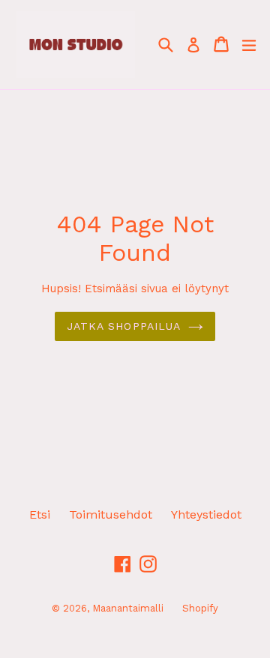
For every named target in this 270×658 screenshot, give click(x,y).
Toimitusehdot (110, 514)
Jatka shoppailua (124, 326)
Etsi (39, 514)
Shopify (200, 608)
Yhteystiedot (206, 514)
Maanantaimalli (128, 608)
